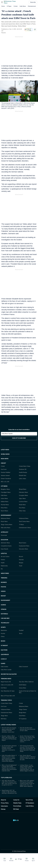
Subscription (4, 806)
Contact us (16, 800)
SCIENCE (3, 605)
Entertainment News (6, 712)
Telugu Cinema (23, 709)
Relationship (4, 566)
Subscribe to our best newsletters (19, 429)
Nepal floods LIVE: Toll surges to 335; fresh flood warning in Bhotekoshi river (9, 792)
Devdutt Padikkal (5, 472)
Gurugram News (23, 495)
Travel (20, 566)
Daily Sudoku (4, 666)
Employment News (24, 546)
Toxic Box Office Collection (26, 681)
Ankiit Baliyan (22, 685)
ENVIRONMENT (5, 600)
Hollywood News (23, 518)
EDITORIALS (4, 614)
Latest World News (8, 724)
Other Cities (22, 511)
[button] (2, 2)
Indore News (4, 498)
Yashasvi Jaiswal (5, 475)
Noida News (22, 504)
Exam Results (4, 549)
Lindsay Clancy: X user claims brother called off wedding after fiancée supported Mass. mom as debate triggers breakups (27, 767)
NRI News (3, 718)
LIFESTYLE (4, 553)
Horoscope (4, 535)
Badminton (4, 630)
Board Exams (22, 543)
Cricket (15, 6)
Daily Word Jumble (6, 669)
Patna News (4, 507)
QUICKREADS (5, 654)
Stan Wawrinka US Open (7, 691)
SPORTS (3, 627)
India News (23, 6)
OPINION (3, 609)
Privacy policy (5, 803)
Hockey (3, 633)
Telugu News (4, 715)
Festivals (21, 559)
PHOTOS (3, 587)
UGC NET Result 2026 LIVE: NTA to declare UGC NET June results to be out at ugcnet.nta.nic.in (9, 783)
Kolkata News (4, 501)
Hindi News (22, 715)
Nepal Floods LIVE (6, 681)
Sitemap (3, 809)
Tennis (20, 633)
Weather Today (17, 803)
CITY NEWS (4, 486)
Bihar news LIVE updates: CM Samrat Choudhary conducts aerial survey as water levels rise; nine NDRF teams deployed (27, 783)
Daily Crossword (23, 666)
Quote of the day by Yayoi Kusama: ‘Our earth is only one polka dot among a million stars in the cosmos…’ (27, 738)
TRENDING (4, 578)
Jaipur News (22, 498)
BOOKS (3, 641)
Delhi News (4, 495)
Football (21, 630)
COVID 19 (4, 659)
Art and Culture (5, 556)
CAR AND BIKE (5, 618)
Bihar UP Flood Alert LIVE (8, 695)
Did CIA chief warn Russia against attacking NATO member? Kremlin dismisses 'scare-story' (9, 730)
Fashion (3, 559)
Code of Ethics (30, 806)
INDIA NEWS (4, 458)
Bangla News (22, 712)
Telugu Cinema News (6, 524)
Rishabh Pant (22, 475)
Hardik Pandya (23, 472)
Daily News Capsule (7, 433)
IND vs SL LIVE (5, 481)
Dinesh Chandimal (6, 478)
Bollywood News (5, 518)
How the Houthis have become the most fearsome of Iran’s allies (27, 729)
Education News (23, 549)
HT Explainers (23, 718)
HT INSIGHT (4, 645)
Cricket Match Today (24, 466)
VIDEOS (3, 591)
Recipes (21, 562)
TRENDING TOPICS (6, 700)
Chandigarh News (6, 492)
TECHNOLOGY (5, 623)
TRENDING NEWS (6, 678)
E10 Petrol (4, 688)
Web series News (5, 527)
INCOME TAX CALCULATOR (9, 674)
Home (3, 6)
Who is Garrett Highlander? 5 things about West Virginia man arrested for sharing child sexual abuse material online (9, 767)
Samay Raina (22, 688)
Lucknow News (23, 501)
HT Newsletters (30, 803)
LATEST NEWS (5, 449)
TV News (21, 524)
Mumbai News (5, 504)
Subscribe (33, 2)
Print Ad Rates (17, 806)
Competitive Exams (6, 546)
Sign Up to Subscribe (19, 438)
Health (3, 562)
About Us (3, 800)
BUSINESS (4, 582)
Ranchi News (4, 511)
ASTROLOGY (4, 532)
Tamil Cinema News (24, 521)
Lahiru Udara (22, 478)
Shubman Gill (22, 469)
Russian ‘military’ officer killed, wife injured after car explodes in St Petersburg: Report (9, 738)
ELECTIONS (4, 650)
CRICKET (3, 463)
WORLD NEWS (5, 454)
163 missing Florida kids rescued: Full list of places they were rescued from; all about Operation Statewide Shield (27, 748)
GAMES (3, 663)
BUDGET (3, 596)
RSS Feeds (16, 809)
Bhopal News (22, 489)
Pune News (22, 507)
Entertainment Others (25, 527)
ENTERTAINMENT (6, 515)
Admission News (5, 543)
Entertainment (32, 6)
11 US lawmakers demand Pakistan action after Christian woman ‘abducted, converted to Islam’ (9, 748)
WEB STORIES (5, 573)
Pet (2, 569)
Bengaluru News (5, 489)
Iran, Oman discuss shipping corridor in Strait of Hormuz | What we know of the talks (27, 757)
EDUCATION (4, 539)
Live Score (3, 469)
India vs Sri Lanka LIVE (7, 685)
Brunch (21, 556)
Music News (4, 521)
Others (3, 636)
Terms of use (29, 800)
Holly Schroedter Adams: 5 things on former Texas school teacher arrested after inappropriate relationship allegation (9, 758)
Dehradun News (23, 492)
